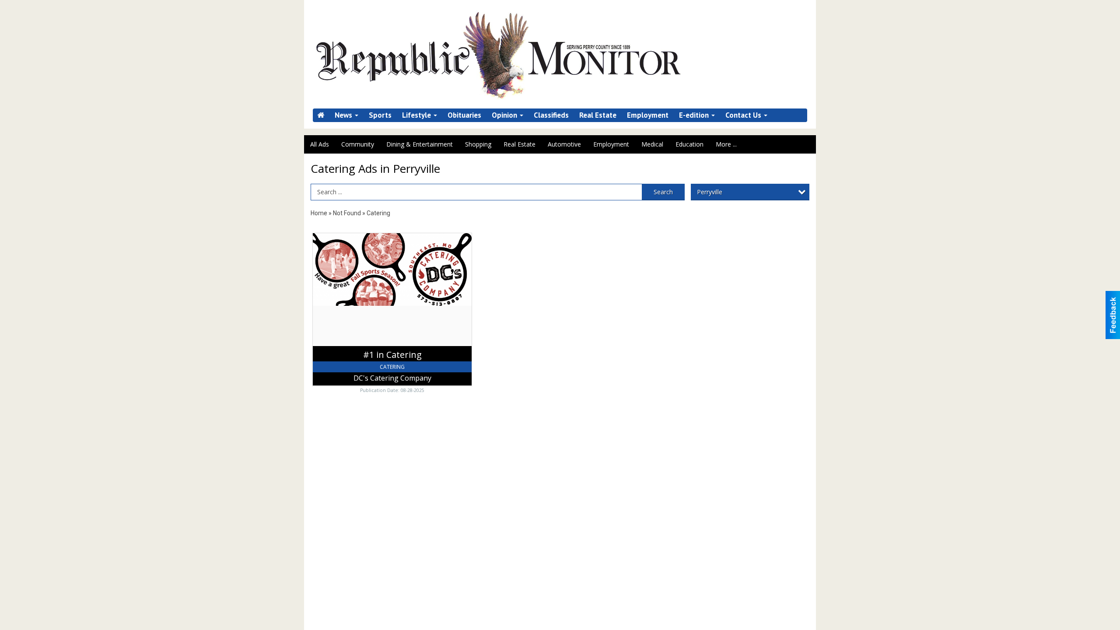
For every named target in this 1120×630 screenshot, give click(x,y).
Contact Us (744, 115)
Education (690, 144)
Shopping (478, 144)
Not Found (347, 213)
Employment (647, 115)
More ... (726, 144)
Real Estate (597, 115)
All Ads (319, 144)
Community (357, 144)
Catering (378, 213)
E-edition (694, 115)
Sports (380, 115)
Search (663, 192)
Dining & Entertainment (419, 144)
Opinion (505, 115)
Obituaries (464, 115)
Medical (652, 144)
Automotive (564, 144)
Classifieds (551, 115)
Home (319, 213)
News (344, 115)
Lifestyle (417, 115)
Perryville (709, 192)
